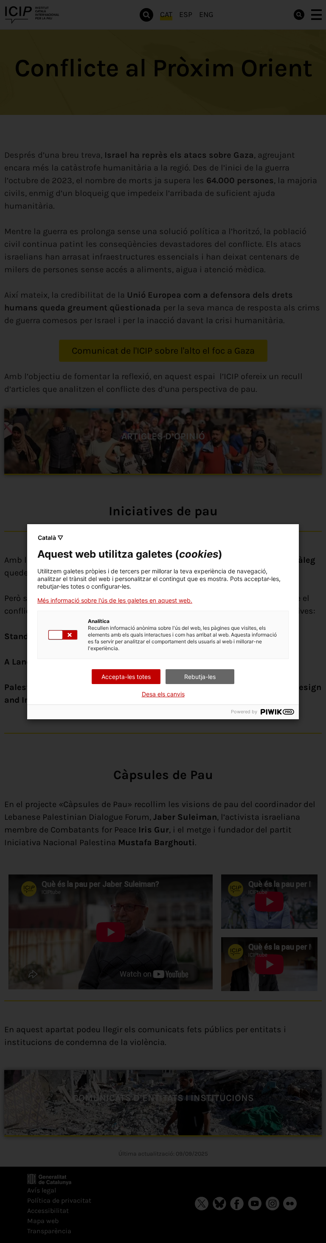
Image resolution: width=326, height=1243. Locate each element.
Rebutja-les (200, 676)
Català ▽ (50, 537)
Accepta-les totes (126, 676)
